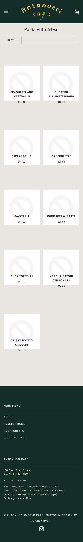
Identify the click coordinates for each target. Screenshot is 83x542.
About (8, 416)
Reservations (14, 423)
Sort (10, 40)
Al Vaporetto (14, 430)
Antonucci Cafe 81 (21, 515)
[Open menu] (11, 11)
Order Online (14, 437)
